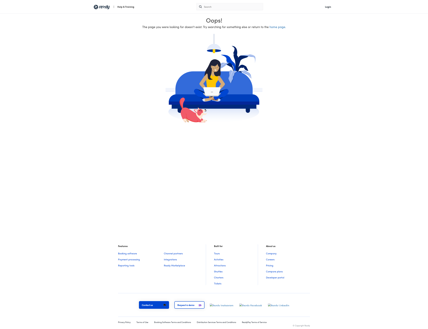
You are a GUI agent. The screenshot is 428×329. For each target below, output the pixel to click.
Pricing (269, 265)
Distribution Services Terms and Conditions (216, 322)
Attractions (220, 265)
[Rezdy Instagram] (221, 304)
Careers (270, 259)
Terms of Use (142, 322)
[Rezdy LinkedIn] (278, 304)
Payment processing (129, 259)
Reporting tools (126, 265)
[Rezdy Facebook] (251, 304)
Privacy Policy (124, 322)
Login (328, 6)
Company (271, 253)
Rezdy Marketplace (174, 265)
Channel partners (173, 253)
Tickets (217, 283)
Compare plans (274, 271)
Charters (218, 277)
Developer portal (275, 277)
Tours (217, 253)
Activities (218, 259)
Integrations (170, 259)
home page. (278, 27)
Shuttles (218, 271)
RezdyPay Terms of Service (254, 322)
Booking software (127, 253)
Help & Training (125, 6)
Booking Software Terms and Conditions (172, 322)
